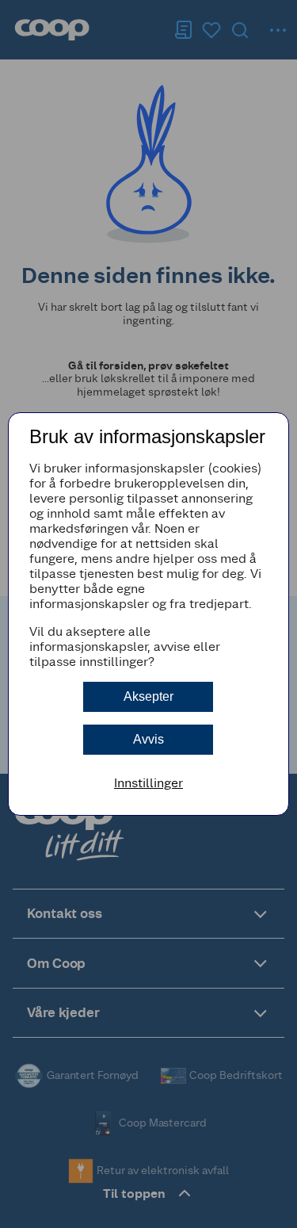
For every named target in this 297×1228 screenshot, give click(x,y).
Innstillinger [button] (148, 782)
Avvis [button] (148, 739)
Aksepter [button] (148, 696)
